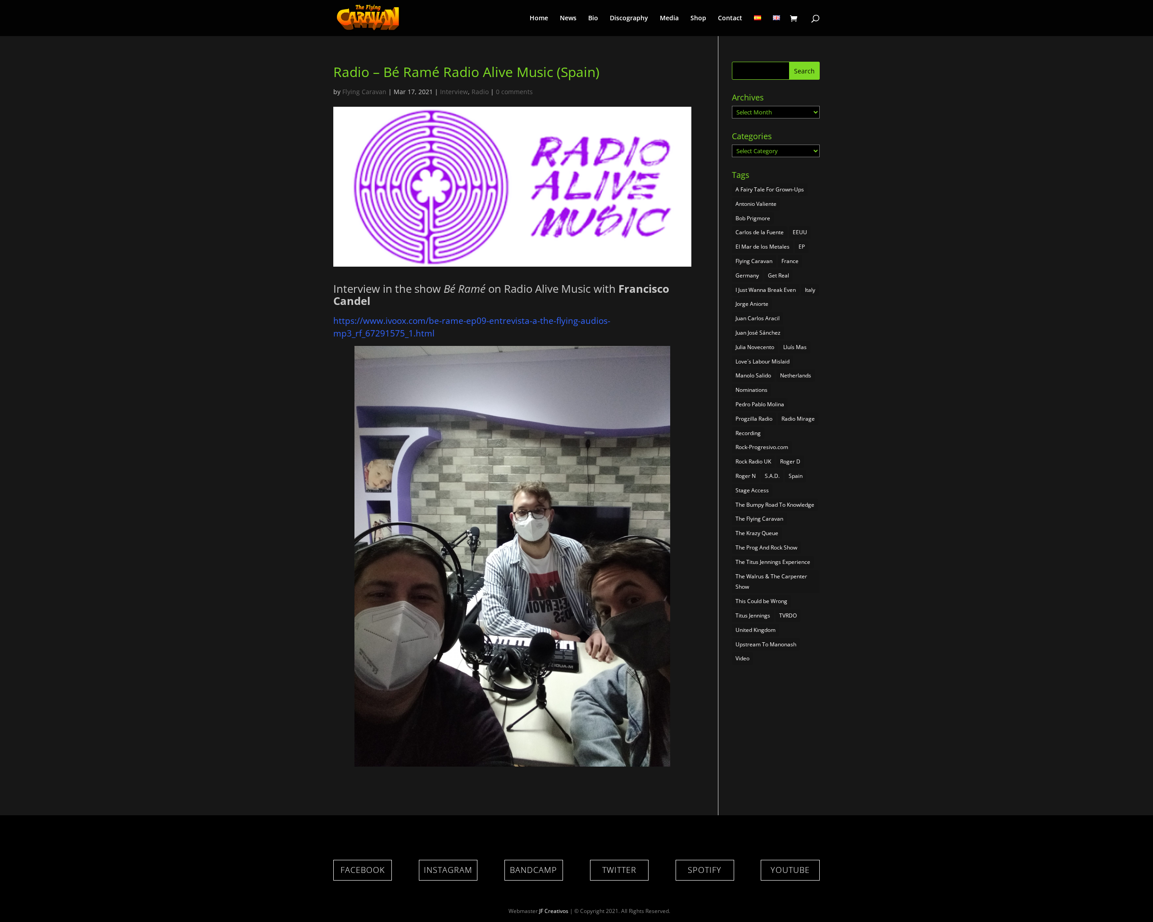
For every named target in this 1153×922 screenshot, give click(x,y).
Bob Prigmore (752, 218)
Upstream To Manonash (765, 644)
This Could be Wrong (761, 601)
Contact (730, 18)
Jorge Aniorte (751, 304)
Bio (593, 18)
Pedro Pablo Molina (759, 404)
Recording (748, 433)
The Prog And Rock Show (766, 547)
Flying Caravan (364, 91)
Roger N (745, 476)
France (790, 261)
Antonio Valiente (755, 204)
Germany (747, 275)
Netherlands (795, 375)
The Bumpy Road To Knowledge (774, 505)
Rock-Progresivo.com (761, 447)
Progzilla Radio (753, 418)
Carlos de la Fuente (759, 232)
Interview (454, 91)
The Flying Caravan (759, 518)
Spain (796, 476)
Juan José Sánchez (758, 332)
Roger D (790, 461)
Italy (810, 290)
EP (802, 246)
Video (742, 658)
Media (669, 18)
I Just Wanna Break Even (765, 290)
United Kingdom (755, 630)
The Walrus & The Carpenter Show (771, 581)
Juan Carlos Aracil (757, 318)
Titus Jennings (752, 615)
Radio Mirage (798, 418)
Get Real (778, 275)
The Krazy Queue (756, 533)
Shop (698, 18)
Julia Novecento (754, 347)
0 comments (514, 91)
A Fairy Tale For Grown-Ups (769, 189)
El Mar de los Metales (762, 246)
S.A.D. (772, 476)
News (568, 18)
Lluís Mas (795, 347)
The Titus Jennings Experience (772, 562)
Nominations (751, 390)
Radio (480, 91)
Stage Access (752, 490)
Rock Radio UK (753, 461)
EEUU (800, 232)
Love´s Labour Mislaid (762, 361)
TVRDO (788, 615)
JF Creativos (553, 911)
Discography (629, 18)
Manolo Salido (753, 375)
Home (539, 18)
